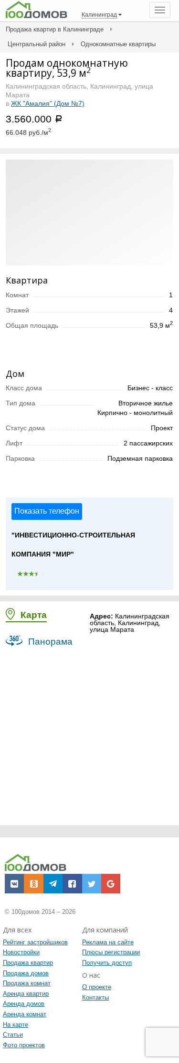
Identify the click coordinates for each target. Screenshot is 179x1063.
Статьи (13, 1034)
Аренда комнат (24, 1014)
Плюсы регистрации (111, 952)
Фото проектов (24, 1045)
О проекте (96, 987)
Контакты (95, 997)
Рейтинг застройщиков (35, 942)
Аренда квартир (26, 993)
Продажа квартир (28, 962)
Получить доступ (107, 962)
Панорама (49, 642)
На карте (15, 1024)
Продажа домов (26, 973)
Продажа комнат (27, 983)
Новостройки (21, 952)
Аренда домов (23, 1003)
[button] (14, 883)
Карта (32, 615)
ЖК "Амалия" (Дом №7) (47, 103)
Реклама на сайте (108, 942)
